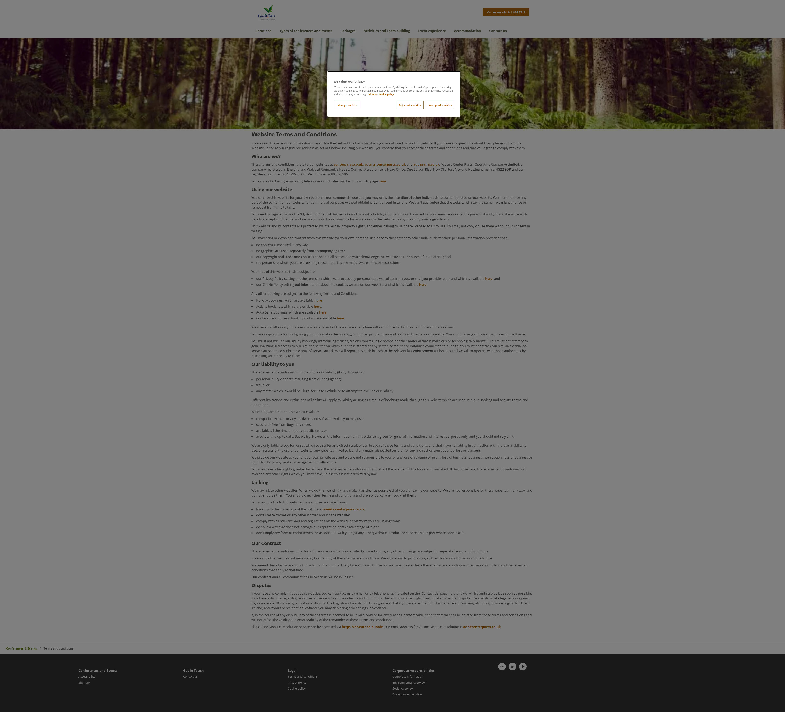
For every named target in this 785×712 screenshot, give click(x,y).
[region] (393, 94)
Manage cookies (347, 105)
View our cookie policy (381, 94)
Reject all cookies (410, 105)
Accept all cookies (440, 105)
